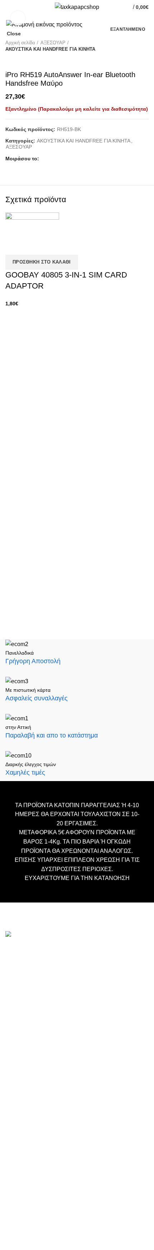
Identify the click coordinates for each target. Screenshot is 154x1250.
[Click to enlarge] (18, 18)
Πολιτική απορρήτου (29, 1147)
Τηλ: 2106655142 (27, 1050)
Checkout (16, 1115)
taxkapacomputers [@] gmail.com (47, 978)
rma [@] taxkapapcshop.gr (92, 1020)
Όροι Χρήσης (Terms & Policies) (43, 1137)
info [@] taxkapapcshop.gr (69, 967)
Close (14, 33)
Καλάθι (13, 1104)
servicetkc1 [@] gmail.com (38, 1001)
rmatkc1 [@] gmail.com (34, 1031)
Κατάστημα (18, 1126)
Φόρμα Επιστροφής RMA (35, 1158)
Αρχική (13, 1094)
